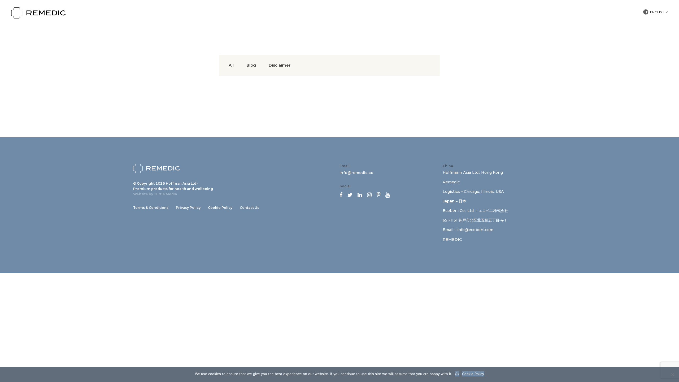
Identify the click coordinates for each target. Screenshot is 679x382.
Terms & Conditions (150, 208)
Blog (251, 65)
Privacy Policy (188, 208)
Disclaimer (279, 65)
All (231, 65)
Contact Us (249, 208)
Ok (457, 374)
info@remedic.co (356, 172)
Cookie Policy (220, 208)
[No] (672, 374)
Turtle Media (165, 194)
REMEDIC (452, 239)
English (657, 12)
